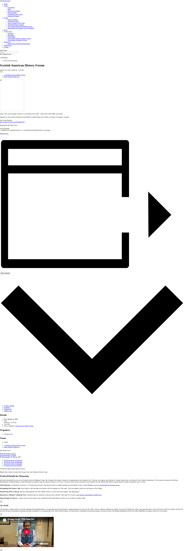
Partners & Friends (13, 16)
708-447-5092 (5, 457)
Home (6, 4)
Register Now (4, 133)
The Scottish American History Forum (19, 38)
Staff (9, 9)
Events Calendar (13, 19)
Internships (11, 35)
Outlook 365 (8, 409)
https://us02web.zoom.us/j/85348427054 (12, 122)
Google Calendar (9, 406)
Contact (6, 47)
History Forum (28, 426)
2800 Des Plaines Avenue (8, 453)
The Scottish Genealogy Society (17, 40)
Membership (7, 45)
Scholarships (11, 37)
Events (6, 18)
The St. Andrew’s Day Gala (16, 23)
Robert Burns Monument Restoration (19, 44)
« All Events (3, 57)
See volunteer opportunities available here (88, 495)
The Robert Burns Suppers (16, 25)
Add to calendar (5, 273)
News (5, 30)
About (6, 6)
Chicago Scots (19, 426)
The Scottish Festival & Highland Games (20, 26)
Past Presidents (12, 13)
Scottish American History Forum (14, 75)
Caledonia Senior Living (15, 14)
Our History (11, 7)
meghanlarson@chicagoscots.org (109, 485)
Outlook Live (8, 411)
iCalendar (7, 407)
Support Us (7, 42)
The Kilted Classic (13, 21)
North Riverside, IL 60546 (8, 455)
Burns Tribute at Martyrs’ (12, 77)
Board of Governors (14, 11)
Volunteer (11, 33)
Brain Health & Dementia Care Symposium (21, 28)
